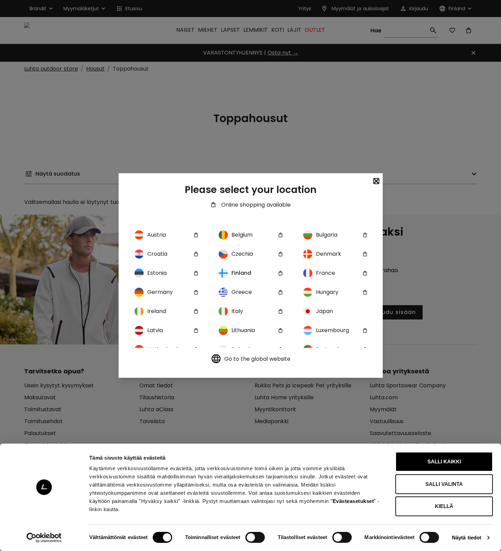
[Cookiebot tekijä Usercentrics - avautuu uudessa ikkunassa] (44, 538)
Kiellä (444, 506)
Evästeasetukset (353, 501)
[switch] (255, 537)
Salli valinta (444, 484)
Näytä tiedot (466, 537)
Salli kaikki (444, 461)
